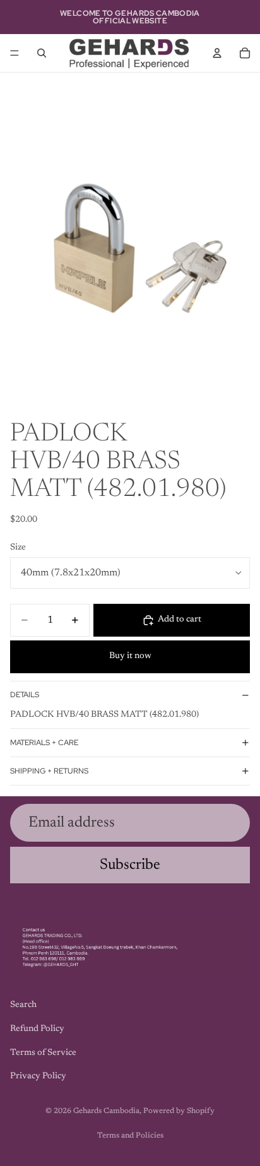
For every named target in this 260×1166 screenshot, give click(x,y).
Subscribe (130, 865)
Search (23, 1005)
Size (18, 547)
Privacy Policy (38, 1077)
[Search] (42, 53)
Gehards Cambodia (106, 1111)
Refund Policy (37, 1029)
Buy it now (130, 656)
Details (24, 695)
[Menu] (14, 53)
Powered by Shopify (179, 1111)
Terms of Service (43, 1053)
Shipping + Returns (49, 771)
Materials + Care (44, 743)
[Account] (217, 53)
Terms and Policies (130, 1136)
